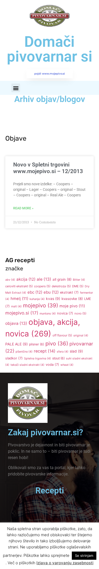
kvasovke (72, 299)
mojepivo (40, 305)
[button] (15, 88)
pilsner (36, 344)
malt (16, 306)
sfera (62, 351)
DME (77, 286)
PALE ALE (16, 344)
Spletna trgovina (37, 358)
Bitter (79, 279)
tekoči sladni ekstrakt (27, 365)
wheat (66, 365)
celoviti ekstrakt (19, 286)
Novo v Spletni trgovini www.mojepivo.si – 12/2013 (48, 167)
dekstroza (61, 286)
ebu (51, 292)
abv (10, 279)
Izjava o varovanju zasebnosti (64, 562)
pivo (56, 343)
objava (16, 323)
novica (65, 313)
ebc (34, 292)
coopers (42, 286)
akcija (25, 279)
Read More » (23, 208)
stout (58, 358)
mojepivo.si (21, 313)
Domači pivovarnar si (49, 49)
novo (80, 313)
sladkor (14, 358)
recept (44, 351)
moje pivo (72, 306)
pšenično (24, 351)
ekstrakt (69, 292)
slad (76, 351)
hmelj (19, 298)
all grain (62, 279)
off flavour (62, 335)
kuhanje (37, 299)
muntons (48, 313)
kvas (53, 299)
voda (52, 365)
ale (44, 279)
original (80, 335)
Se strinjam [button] (84, 555)
